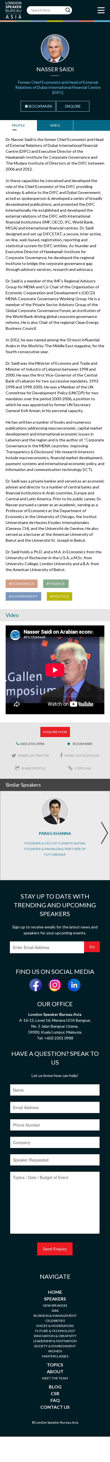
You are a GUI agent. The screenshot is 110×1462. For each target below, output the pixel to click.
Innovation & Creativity (55, 1336)
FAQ (55, 1400)
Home (55, 1292)
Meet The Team (55, 1378)
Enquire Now (55, 732)
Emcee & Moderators (55, 1326)
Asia (55, 1310)
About (55, 1371)
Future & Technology (55, 1331)
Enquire (73, 106)
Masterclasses (55, 1356)
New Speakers (55, 1305)
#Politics (59, 596)
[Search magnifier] (68, 10)
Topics (55, 1364)
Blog (55, 1386)
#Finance (56, 583)
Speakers (55, 1298)
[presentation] (104, 833)
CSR (55, 1393)
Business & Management (55, 1315)
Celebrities (55, 1321)
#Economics (21, 583)
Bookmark (40, 106)
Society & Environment (55, 1346)
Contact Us (55, 1407)
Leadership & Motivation (55, 1341)
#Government (23, 596)
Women (55, 1351)
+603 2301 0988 (31, 744)
